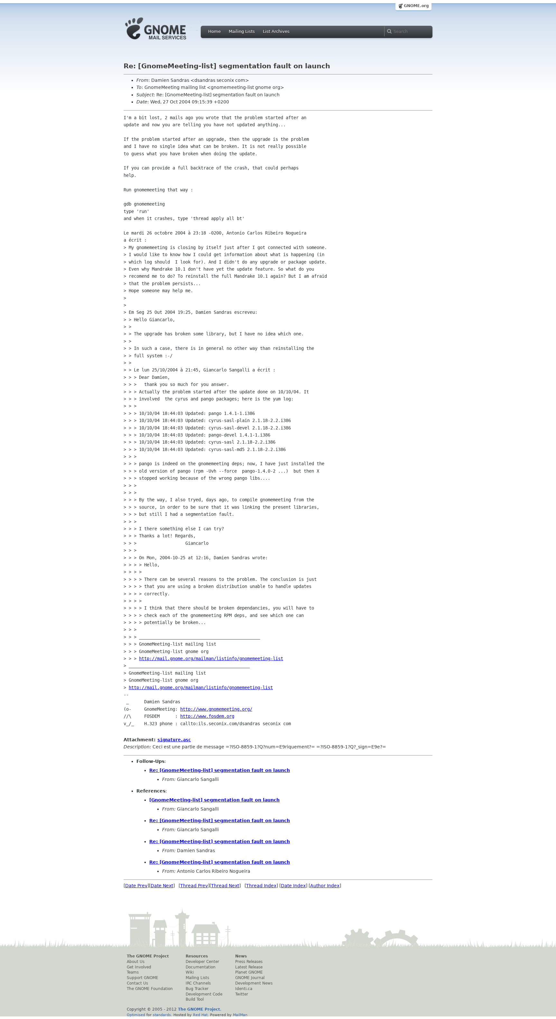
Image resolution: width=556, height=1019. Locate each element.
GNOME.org (416, 6)
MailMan (240, 1015)
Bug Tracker (197, 988)
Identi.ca (243, 988)
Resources (197, 956)
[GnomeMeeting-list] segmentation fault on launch (214, 800)
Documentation (201, 967)
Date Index (293, 885)
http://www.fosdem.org (207, 716)
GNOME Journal (249, 978)
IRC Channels (198, 983)
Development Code (204, 994)
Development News (254, 983)
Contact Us (137, 983)
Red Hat (200, 1015)
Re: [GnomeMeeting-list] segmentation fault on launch (219, 770)
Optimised (136, 1015)
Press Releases (249, 961)
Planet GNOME (249, 972)
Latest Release (249, 967)
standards (162, 1015)
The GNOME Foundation (150, 988)
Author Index (324, 885)
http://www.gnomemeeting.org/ (216, 709)
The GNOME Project (148, 956)
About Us (135, 961)
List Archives (276, 31)
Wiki (190, 972)
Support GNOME (142, 978)
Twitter (241, 994)
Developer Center (202, 961)
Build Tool (195, 999)
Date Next (162, 885)
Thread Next (225, 885)
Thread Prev (194, 885)
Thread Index (261, 885)
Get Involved (139, 967)
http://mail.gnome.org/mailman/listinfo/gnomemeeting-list (211, 658)
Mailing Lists (242, 31)
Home (214, 31)
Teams (133, 972)
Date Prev (136, 885)
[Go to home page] (165, 41)
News (241, 956)
